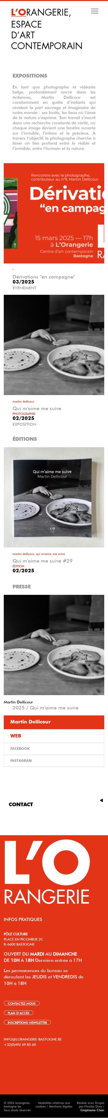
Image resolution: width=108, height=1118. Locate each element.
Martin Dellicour (18, 701)
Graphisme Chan (92, 1109)
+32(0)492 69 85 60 (20, 1044)
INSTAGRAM (21, 761)
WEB (15, 735)
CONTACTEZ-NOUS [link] (22, 1003)
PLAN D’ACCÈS (18, 1012)
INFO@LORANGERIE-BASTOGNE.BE (33, 1039)
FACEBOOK (20, 749)
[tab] (54, 55)
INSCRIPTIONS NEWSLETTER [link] (27, 1022)
